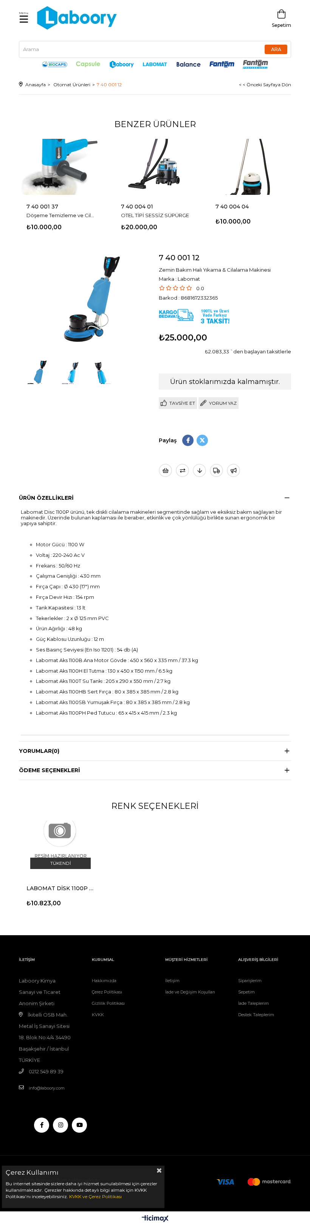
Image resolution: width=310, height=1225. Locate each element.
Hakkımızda (104, 980)
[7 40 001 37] (60, 166)
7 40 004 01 (137, 206)
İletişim (172, 980)
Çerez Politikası (107, 992)
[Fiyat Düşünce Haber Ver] (199, 470)
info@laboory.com (47, 1088)
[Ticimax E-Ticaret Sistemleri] (155, 1219)
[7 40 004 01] (155, 166)
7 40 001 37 (42, 206)
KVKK (98, 1014)
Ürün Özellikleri (46, 497)
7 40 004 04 (232, 206)
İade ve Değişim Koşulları (190, 992)
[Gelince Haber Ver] (233, 470)
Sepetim (246, 992)
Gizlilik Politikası (108, 1003)
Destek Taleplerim (256, 1014)
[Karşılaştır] (182, 470)
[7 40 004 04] (249, 166)
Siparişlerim (250, 980)
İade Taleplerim (253, 1003)
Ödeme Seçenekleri (49, 770)
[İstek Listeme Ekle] (165, 470)
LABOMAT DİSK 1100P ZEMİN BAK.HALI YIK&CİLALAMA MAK (60, 888)
